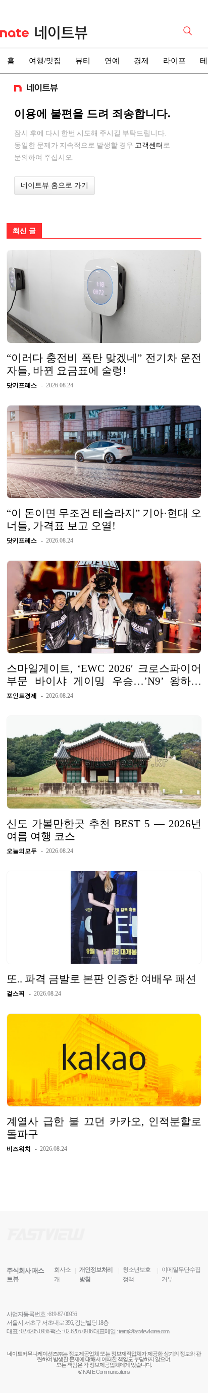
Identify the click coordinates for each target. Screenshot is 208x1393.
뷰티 (82, 61)
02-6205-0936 (35, 1331)
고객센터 (149, 145)
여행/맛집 (45, 61)
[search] (189, 29)
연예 (112, 61)
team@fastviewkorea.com (144, 1331)
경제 (141, 61)
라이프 (174, 61)
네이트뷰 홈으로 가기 (54, 185)
